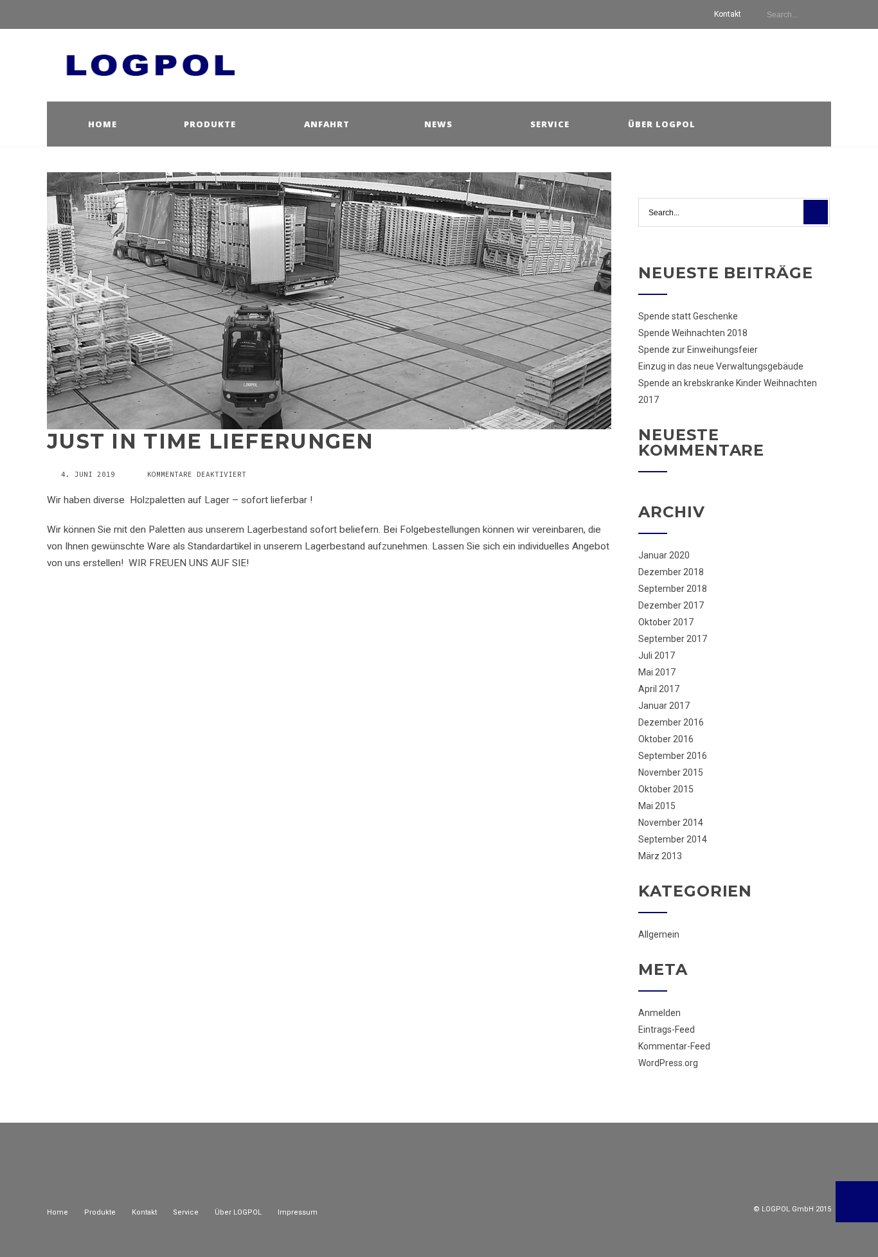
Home (102, 124)
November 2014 (670, 822)
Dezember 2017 (671, 605)
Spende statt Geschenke (688, 316)
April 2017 (658, 689)
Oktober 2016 (666, 739)
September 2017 (672, 639)
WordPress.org (668, 1063)
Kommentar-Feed (674, 1046)
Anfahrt (327, 124)
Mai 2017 (657, 672)
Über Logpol (661, 124)
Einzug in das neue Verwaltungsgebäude (720, 366)
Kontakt (727, 14)
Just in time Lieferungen (210, 441)
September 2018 (672, 589)
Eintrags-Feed (666, 1029)
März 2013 (660, 856)
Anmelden (659, 1013)
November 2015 (670, 772)
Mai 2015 (657, 806)
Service (549, 124)
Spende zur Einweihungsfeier (698, 349)
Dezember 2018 (671, 572)
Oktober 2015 (666, 789)
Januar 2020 (664, 555)
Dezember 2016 (671, 722)
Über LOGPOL (238, 1212)
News (438, 124)
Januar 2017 (664, 705)
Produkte (210, 124)
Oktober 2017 (666, 622)
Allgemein (658, 934)
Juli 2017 (656, 655)
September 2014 (672, 839)
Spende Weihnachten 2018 (693, 333)
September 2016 (672, 756)
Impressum (298, 1212)
